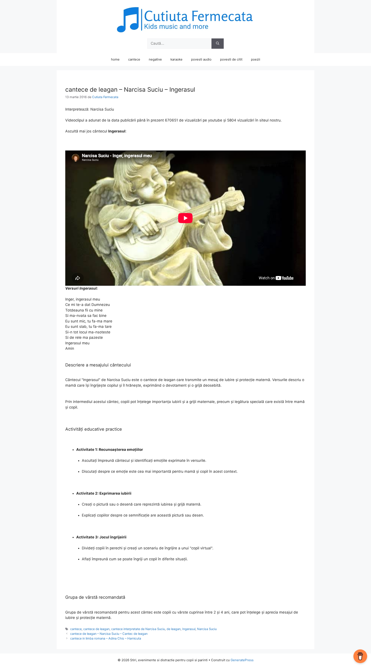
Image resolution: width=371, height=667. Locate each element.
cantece (134, 59)
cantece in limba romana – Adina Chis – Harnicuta (105, 638)
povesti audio (201, 59)
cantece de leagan (96, 629)
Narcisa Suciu (207, 629)
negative (155, 59)
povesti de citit (231, 59)
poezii (255, 59)
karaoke (176, 59)
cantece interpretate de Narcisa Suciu (138, 629)
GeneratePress (242, 660)
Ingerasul (188, 629)
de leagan (174, 629)
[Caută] (217, 43)
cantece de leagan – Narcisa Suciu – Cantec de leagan (108, 633)
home (115, 59)
